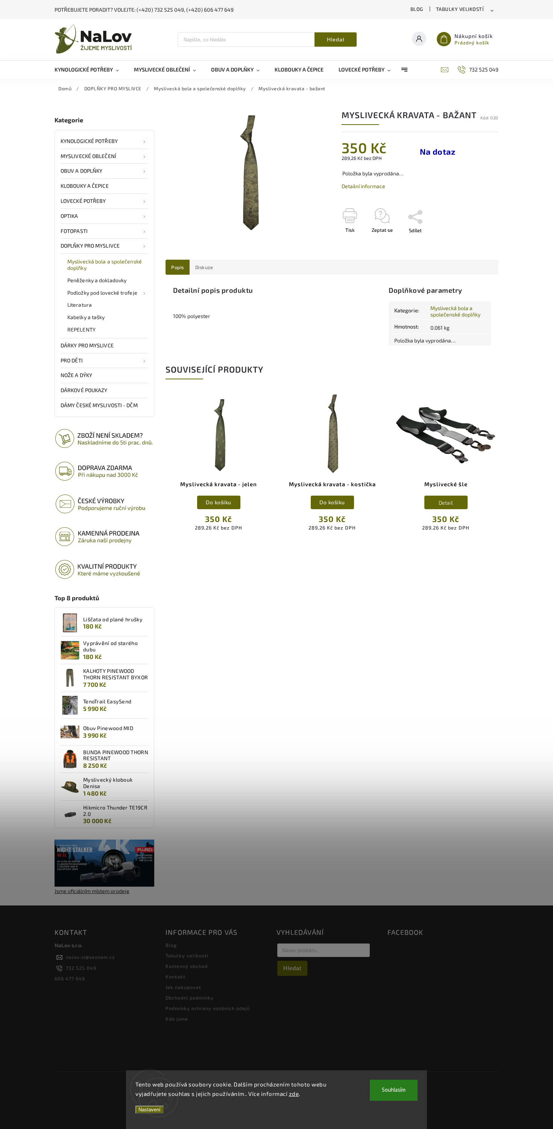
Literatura (79, 304)
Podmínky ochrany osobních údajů (208, 1008)
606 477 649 (70, 978)
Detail (446, 502)
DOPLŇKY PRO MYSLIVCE (90, 245)
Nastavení (149, 1109)
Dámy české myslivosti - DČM (99, 405)
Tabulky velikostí (460, 9)
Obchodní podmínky (190, 998)
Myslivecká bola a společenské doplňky (104, 264)
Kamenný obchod (187, 966)
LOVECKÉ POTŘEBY (83, 201)
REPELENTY (81, 329)
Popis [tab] (177, 267)
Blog (416, 9)
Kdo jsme (177, 1019)
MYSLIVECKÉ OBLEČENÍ (88, 156)
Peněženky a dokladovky (96, 280)
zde (294, 1093)
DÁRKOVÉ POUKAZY (84, 390)
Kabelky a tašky (86, 317)
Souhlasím (394, 1090)
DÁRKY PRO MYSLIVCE (87, 345)
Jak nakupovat (183, 987)
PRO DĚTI (72, 360)
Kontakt (175, 977)
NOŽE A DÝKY (76, 375)
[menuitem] (90, 69)
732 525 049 (81, 968)
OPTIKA (69, 216)
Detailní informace (363, 186)
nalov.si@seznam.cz (90, 957)
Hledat (336, 40)
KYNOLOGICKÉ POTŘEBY (89, 141)
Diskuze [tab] (204, 267)
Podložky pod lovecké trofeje (102, 292)
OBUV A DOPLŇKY (81, 170)
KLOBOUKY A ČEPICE (85, 186)
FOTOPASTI (74, 231)
